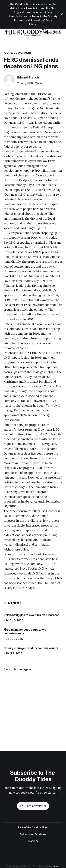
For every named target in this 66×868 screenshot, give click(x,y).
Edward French (28, 77)
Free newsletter (36, 806)
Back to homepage (16, 669)
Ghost (56, 866)
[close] (62, 14)
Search (31, 840)
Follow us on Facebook (33, 834)
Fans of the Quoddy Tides (33, 827)
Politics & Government (17, 53)
